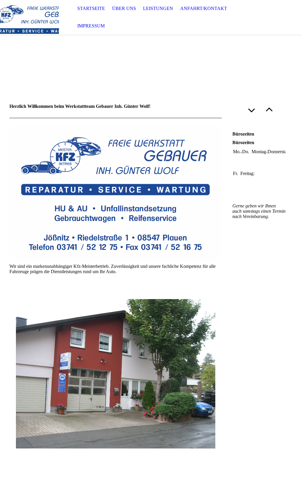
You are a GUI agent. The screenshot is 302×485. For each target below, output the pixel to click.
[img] (29, 17)
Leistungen (158, 8)
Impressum (91, 25)
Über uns (124, 8)
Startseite (91, 8)
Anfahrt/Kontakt (203, 8)
